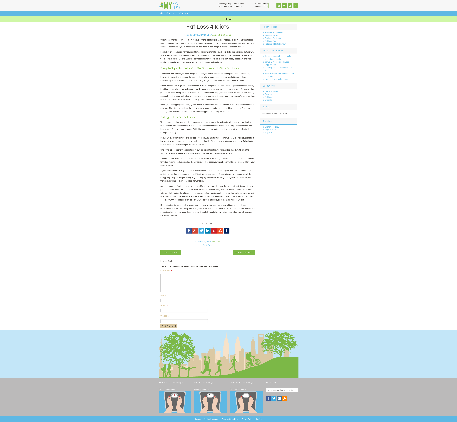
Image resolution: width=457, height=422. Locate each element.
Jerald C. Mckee (272, 62)
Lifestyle (268, 100)
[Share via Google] (195, 233)
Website (164, 316)
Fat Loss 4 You (170, 252)
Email (164, 305)
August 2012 (270, 130)
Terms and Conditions (230, 419)
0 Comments (225, 35)
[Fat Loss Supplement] (175, 402)
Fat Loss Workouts (273, 38)
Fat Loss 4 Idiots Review (275, 44)
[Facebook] (268, 400)
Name (164, 295)
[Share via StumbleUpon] (220, 233)
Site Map (259, 419)
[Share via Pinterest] (214, 233)
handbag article (271, 68)
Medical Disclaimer (211, 419)
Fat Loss (171, 13)
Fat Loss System (244, 252)
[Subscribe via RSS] (284, 400)
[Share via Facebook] (189, 233)
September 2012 (272, 127)
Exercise (268, 94)
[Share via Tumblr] (226, 233)
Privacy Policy (247, 419)
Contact (183, 13)
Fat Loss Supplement (274, 32)
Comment (166, 270)
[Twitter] (273, 400)
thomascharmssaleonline (275, 56)
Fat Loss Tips (270, 41)
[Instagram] (279, 400)
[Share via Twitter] (201, 233)
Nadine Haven (271, 79)
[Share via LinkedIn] (208, 233)
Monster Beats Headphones (276, 73)
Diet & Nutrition (271, 91)
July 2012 (269, 133)
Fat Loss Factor (271, 35)
